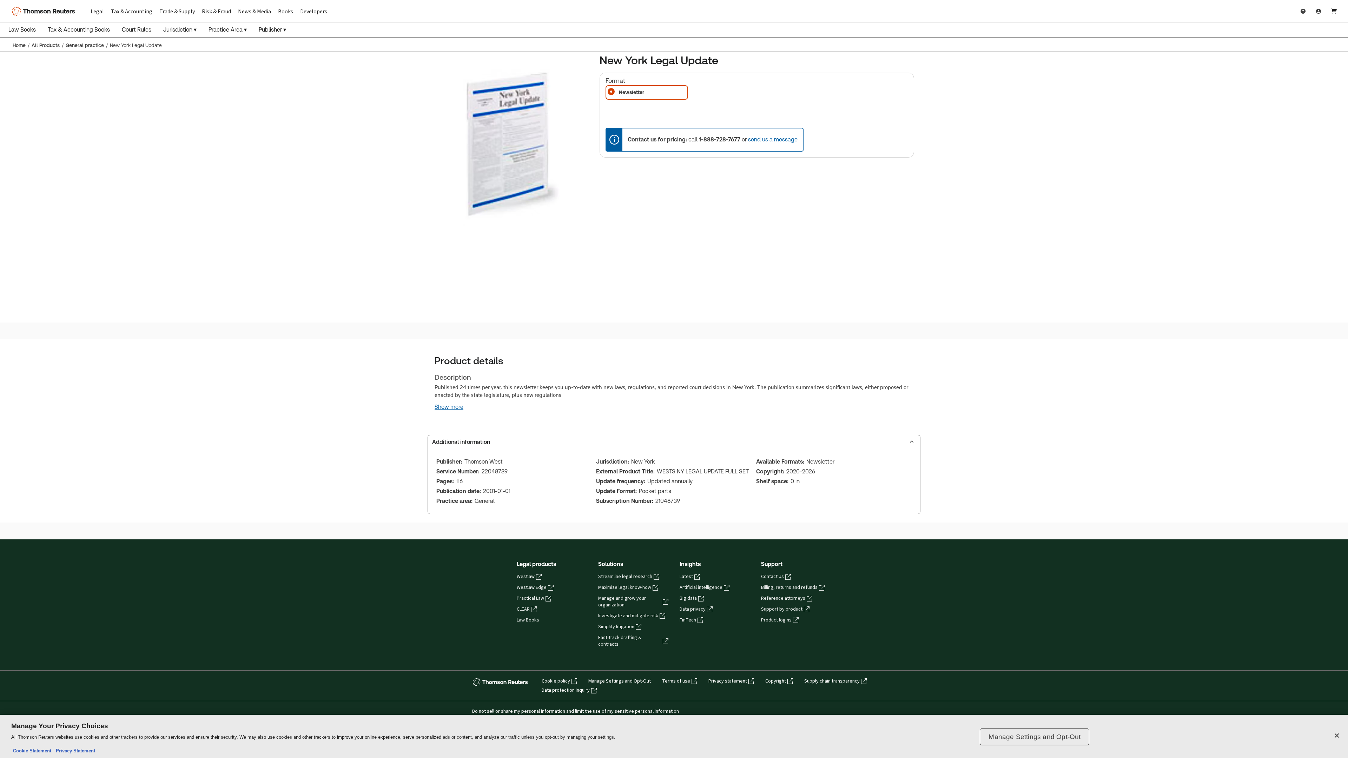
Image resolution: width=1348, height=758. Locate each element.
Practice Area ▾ (228, 29)
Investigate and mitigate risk (628, 616)
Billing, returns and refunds (789, 587)
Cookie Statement (32, 750)
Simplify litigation (616, 627)
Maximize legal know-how (624, 587)
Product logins (776, 620)
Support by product (781, 609)
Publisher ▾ (272, 29)
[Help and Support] (1303, 11)
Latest (686, 576)
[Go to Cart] (1334, 11)
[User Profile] (1318, 11)
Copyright (775, 681)
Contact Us (772, 576)
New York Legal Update (136, 45)
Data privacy (693, 609)
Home (19, 45)
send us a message (773, 139)
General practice (85, 45)
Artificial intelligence (701, 587)
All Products (46, 45)
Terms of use (676, 681)
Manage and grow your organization (622, 601)
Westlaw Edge (532, 587)
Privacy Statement (74, 750)
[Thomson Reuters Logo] (45, 11)
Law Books (22, 29)
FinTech (688, 620)
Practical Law (530, 598)
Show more (449, 407)
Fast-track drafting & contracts (619, 640)
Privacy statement (727, 681)
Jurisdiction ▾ (180, 29)
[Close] (1336, 735)
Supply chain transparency (832, 681)
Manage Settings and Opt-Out (619, 681)
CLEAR (523, 609)
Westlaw (526, 576)
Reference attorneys (783, 598)
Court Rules (136, 29)
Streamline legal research (625, 576)
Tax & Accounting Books (79, 29)
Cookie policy (556, 681)
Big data (688, 598)
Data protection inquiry (566, 690)
